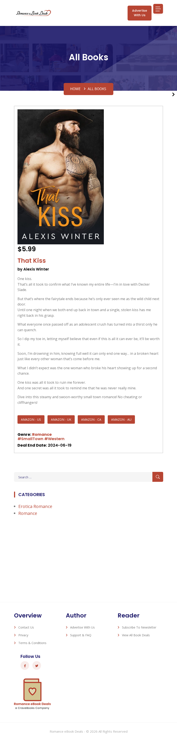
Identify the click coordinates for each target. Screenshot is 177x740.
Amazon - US (31, 419)
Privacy (23, 635)
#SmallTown (30, 438)
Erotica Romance (35, 506)
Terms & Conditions (32, 643)
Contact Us (26, 627)
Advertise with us (139, 12)
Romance (42, 434)
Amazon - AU (121, 419)
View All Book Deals (136, 635)
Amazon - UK (61, 419)
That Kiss (31, 260)
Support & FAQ (80, 635)
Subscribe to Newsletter (139, 627)
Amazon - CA (91, 419)
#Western (54, 438)
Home (75, 88)
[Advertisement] (88, 557)
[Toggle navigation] (158, 9)
